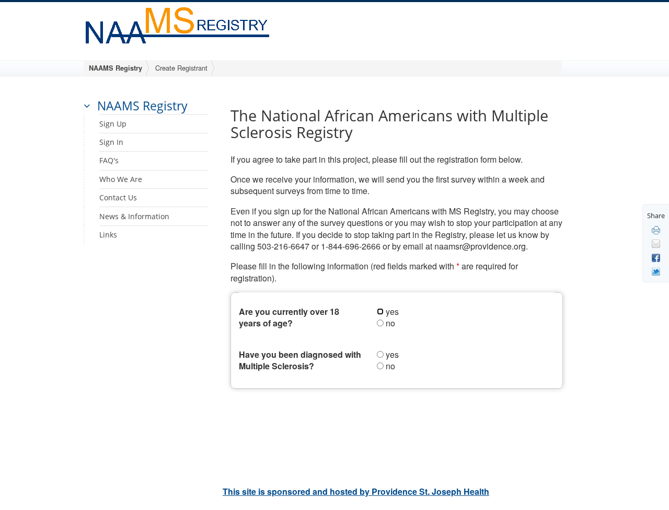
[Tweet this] (656, 271)
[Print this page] (656, 229)
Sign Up (112, 124)
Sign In (111, 142)
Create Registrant (181, 68)
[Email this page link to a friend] (656, 243)
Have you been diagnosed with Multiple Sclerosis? (300, 360)
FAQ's (109, 160)
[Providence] (178, 24)
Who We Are (120, 179)
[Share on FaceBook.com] (656, 257)
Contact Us (118, 197)
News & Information (134, 216)
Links (108, 235)
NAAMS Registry (115, 68)
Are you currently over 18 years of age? (289, 317)
